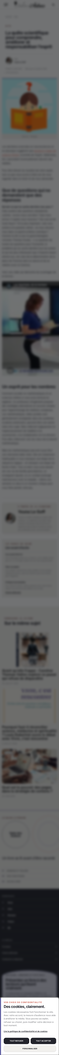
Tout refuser (16, 1041)
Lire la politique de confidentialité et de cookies (25, 1031)
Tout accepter (43, 1041)
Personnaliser (29, 1049)
